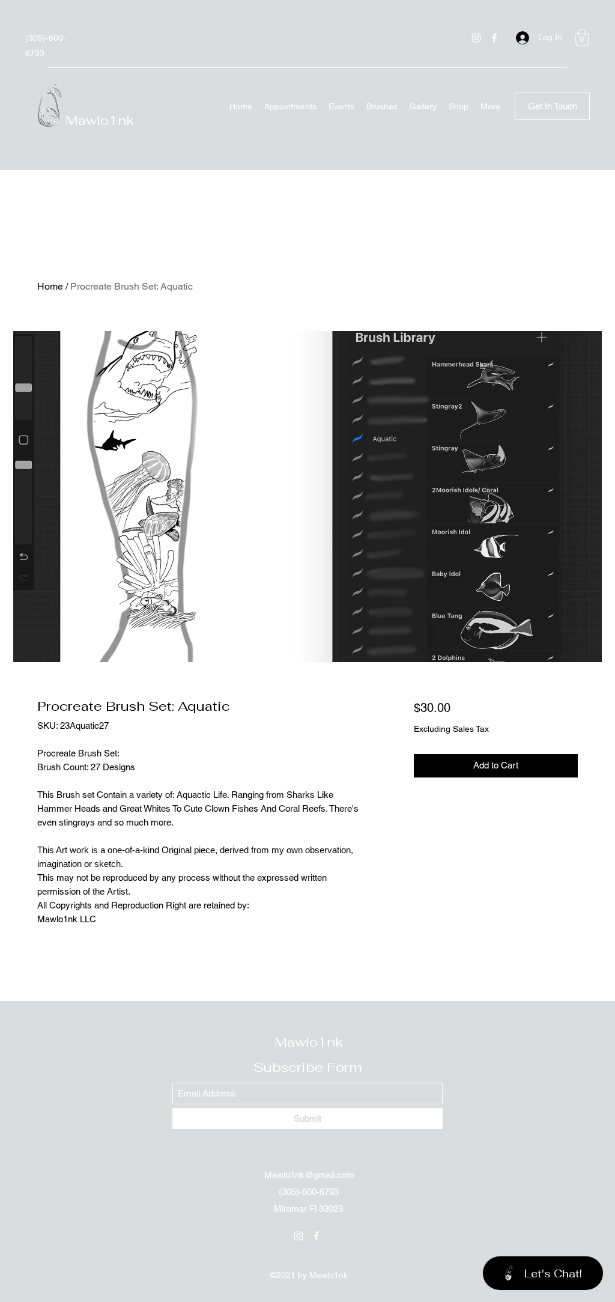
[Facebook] (494, 38)
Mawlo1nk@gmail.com (309, 1175)
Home (50, 286)
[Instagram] (476, 38)
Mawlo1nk (99, 120)
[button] (582, 37)
